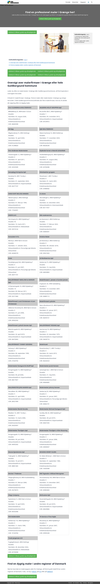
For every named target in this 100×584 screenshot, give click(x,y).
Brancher (75, 2)
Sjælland (50, 571)
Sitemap (85, 582)
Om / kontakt (76, 582)
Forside (68, 2)
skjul (25, 60)
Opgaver (83, 2)
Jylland (34, 571)
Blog (81, 582)
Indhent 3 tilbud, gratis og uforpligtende (50, 19)
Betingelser (90, 582)
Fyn (40, 571)
